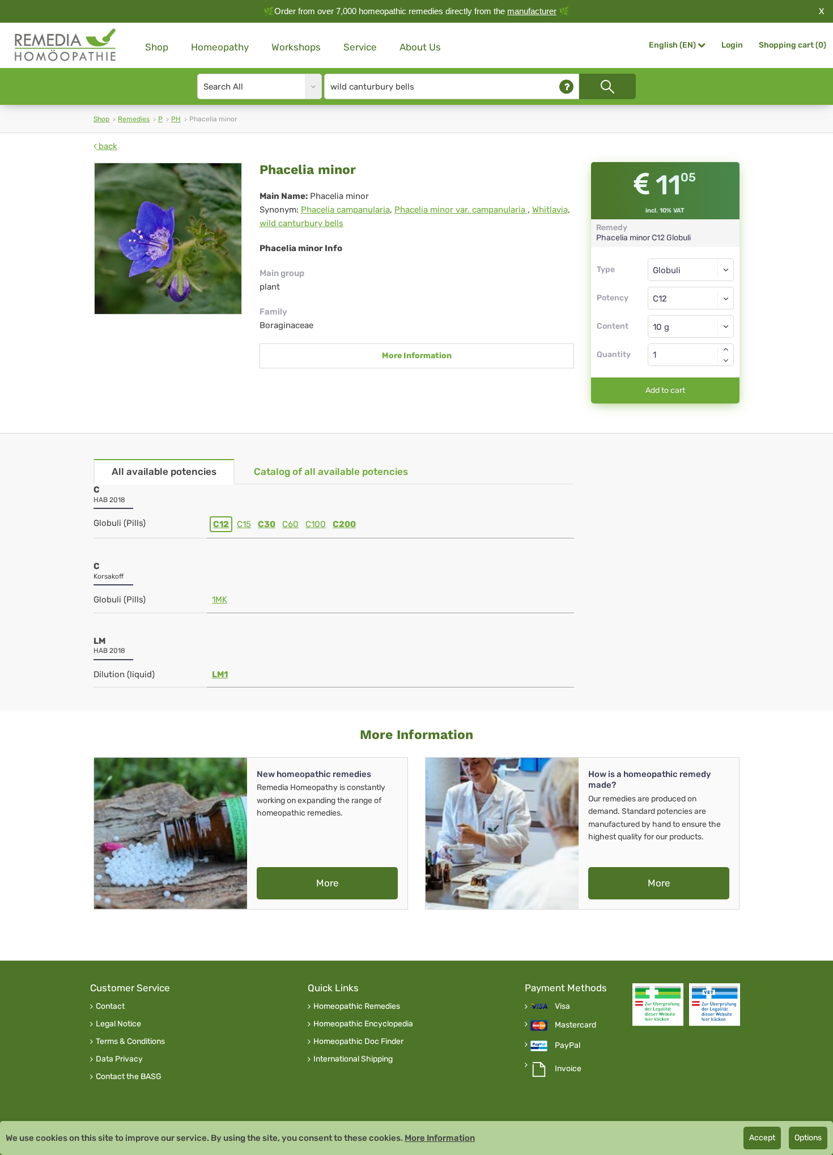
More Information (417, 355)
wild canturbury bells (301, 223)
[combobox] (691, 298)
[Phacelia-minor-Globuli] (168, 238)
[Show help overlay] (566, 86)
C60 (290, 524)
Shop (156, 47)
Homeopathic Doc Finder (358, 1042)
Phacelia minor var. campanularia (461, 210)
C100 (315, 524)
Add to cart (665, 390)
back (106, 146)
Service (360, 47)
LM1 (220, 674)
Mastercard (575, 1025)
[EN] (65, 45)
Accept (762, 1138)
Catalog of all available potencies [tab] (331, 471)
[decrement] (726, 360)
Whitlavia (550, 210)
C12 (221, 524)
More (327, 883)
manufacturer (531, 11)
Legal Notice (118, 1024)
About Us (420, 47)
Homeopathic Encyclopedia (363, 1024)
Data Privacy (119, 1059)
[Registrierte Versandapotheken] (657, 1004)
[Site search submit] (607, 86)
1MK (219, 600)
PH (176, 119)
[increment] (726, 349)
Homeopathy (220, 47)
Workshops (296, 47)
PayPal (567, 1046)
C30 (266, 524)
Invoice (568, 1069)
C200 (344, 524)
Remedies (134, 119)
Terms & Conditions (130, 1042)
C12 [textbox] (660, 299)
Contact (110, 1006)
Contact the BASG (129, 1077)
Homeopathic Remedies (356, 1006)
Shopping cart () (792, 45)
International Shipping (353, 1059)
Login (732, 45)
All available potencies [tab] (164, 471)
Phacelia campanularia (345, 210)
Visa (562, 1006)
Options (808, 1138)
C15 (244, 524)
